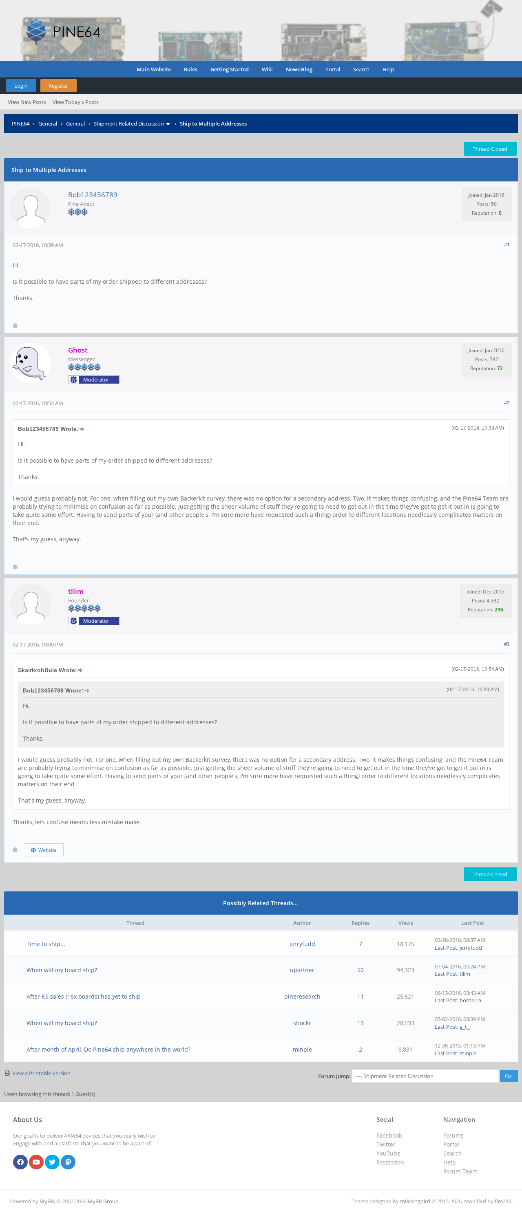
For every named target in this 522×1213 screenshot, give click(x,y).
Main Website (154, 69)
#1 (506, 244)
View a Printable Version (41, 1073)
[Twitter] (52, 1162)
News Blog (299, 69)
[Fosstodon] (68, 1162)
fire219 (503, 1201)
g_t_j (465, 1026)
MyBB (47, 1201)
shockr (302, 1023)
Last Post (446, 947)
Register (58, 85)
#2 (506, 402)
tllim (465, 973)
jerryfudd (302, 944)
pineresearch (302, 996)
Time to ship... (46, 944)
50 (360, 970)
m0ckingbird (415, 1201)
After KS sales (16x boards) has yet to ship (84, 996)
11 (360, 996)
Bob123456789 (92, 194)
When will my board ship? (62, 970)
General (47, 123)
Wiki (267, 69)
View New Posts (27, 102)
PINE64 (20, 123)
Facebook (389, 1135)
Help (388, 69)
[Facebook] (20, 1162)
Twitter (386, 1144)
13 (360, 1023)
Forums (453, 1135)
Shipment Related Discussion (129, 123)
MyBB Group (103, 1201)
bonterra (470, 1000)
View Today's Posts (76, 102)
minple (302, 1049)
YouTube (388, 1153)
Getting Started (229, 69)
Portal (332, 69)
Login (21, 85)
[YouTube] (36, 1162)
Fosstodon (390, 1162)
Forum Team (460, 1171)
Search (361, 69)
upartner (302, 970)
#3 (506, 644)
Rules (190, 69)
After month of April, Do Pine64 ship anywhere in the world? (108, 1049)
